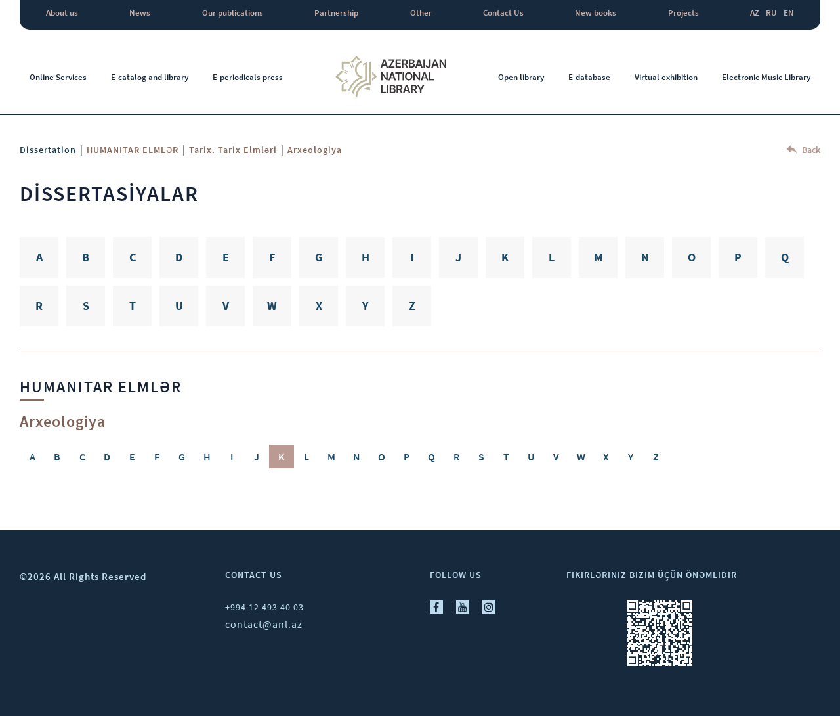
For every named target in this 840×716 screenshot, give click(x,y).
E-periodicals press (248, 77)
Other (421, 12)
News (139, 12)
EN (789, 12)
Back (810, 150)
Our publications (232, 12)
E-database (589, 77)
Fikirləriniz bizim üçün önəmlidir (651, 575)
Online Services (58, 77)
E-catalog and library (149, 77)
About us (62, 12)
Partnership (336, 12)
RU (771, 12)
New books (595, 12)
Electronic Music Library (766, 77)
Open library (521, 77)
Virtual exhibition (666, 77)
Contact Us (503, 12)
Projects (683, 12)
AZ (754, 12)
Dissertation (48, 150)
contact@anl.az (264, 624)
